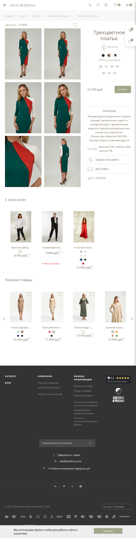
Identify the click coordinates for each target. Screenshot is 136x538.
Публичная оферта (83, 395)
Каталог (10, 376)
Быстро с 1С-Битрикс (114, 506)
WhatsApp (80, 486)
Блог (8, 382)
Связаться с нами (69, 455)
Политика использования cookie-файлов (86, 421)
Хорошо (108, 531)
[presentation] (4, 318)
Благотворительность (49, 387)
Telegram (63, 486)
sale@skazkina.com (70, 461)
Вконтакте (55, 486)
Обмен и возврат (83, 390)
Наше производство (48, 382)
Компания (45, 376)
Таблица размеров (109, 60)
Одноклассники (72, 486)
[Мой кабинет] (105, 5)
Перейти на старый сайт (50, 394)
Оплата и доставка (83, 386)
